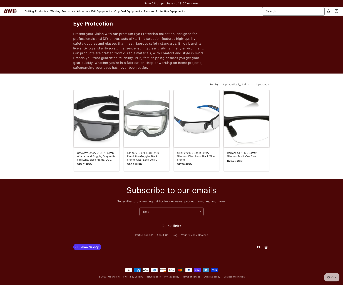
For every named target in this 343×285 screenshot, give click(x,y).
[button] (35, 11)
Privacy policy (171, 277)
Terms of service (191, 277)
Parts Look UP (144, 234)
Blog (174, 234)
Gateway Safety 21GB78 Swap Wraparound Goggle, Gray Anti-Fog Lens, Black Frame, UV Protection (96, 156)
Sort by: (214, 84)
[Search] (320, 11)
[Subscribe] (199, 212)
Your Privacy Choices (194, 234)
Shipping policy (212, 277)
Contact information (234, 277)
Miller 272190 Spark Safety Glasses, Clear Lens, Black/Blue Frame (196, 156)
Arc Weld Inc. (114, 277)
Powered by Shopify (132, 277)
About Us (162, 234)
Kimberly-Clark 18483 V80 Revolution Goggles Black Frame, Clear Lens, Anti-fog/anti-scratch (143, 156)
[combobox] (293, 11)
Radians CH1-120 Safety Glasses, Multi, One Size (242, 154)
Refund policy (153, 277)
